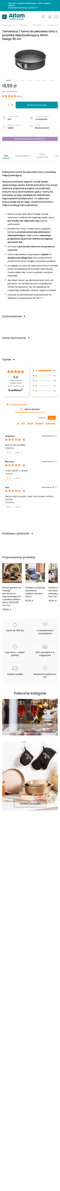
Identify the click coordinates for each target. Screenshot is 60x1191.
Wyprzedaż (30, 731)
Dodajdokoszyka (36, 104)
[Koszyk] (56, 16)
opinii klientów (16, 382)
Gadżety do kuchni (30, 803)
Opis (6, 155)
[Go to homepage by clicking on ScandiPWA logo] (17, 16)
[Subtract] (4, 105)
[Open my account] (50, 16)
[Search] (43, 16)
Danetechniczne (42, 156)
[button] (30, 60)
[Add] (12, 105)
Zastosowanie (22, 155)
